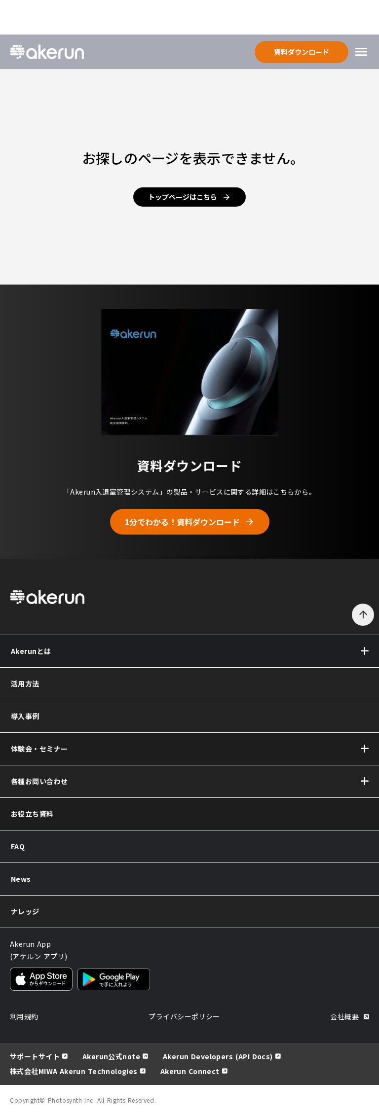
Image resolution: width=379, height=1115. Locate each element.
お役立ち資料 (32, 814)
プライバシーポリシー (184, 1016)
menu (361, 52)
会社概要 (344, 1016)
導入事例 (25, 716)
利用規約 (24, 1016)
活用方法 (25, 683)
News (21, 879)
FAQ (18, 846)
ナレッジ (25, 911)
